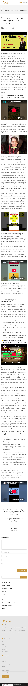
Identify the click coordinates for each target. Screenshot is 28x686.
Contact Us (4, 649)
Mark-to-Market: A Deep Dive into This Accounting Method (14, 519)
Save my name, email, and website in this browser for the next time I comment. (13, 565)
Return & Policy (5, 651)
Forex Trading (6, 28)
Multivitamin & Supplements (7, 664)
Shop (3, 644)
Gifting (3, 666)
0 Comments (15, 28)
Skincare (4, 659)
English (6, 684)
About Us (4, 646)
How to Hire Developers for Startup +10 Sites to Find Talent (14, 527)
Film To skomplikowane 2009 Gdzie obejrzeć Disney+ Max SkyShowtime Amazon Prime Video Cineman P (14, 511)
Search (2, 575)
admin (4, 27)
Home (3, 641)
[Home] (1, 10)
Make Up (4, 661)
